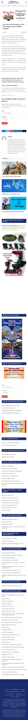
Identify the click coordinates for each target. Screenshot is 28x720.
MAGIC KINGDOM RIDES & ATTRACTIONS (10, 405)
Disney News (23, 32)
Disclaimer (22, 691)
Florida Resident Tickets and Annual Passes (10, 502)
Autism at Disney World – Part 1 (8, 608)
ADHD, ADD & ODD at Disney (8, 601)
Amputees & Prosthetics (6, 603)
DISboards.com (15, 58)
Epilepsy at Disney (5, 627)
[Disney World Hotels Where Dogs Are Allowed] (14, 203)
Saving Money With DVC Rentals (8, 478)
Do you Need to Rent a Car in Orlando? (9, 538)
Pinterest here (12, 95)
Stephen (4, 32)
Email (3, 110)
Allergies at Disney (5, 598)
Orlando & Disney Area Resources (12, 691)
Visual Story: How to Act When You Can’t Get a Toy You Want (14, 669)
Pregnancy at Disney (6, 642)
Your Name (4, 116)
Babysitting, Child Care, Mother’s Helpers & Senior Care (13, 543)
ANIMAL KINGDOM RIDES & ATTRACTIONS (11, 413)
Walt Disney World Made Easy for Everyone (16, 91)
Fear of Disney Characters (7, 629)
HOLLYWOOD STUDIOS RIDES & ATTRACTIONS (12, 410)
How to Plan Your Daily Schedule (8, 552)
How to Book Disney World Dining (8, 557)
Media (23, 689)
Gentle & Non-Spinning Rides (7, 632)
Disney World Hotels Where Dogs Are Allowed (13, 211)
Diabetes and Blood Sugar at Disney (9, 624)
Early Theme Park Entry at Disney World (12, 176)
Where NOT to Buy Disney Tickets (8, 507)
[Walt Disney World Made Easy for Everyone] (14, 2)
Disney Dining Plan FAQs (7, 521)
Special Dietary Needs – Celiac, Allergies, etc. (11, 652)
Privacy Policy (11, 693)
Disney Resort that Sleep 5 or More (9, 473)
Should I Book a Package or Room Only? (10, 519)
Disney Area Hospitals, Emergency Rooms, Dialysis (12, 617)
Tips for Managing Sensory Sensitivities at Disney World (13, 674)
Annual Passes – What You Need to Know (10, 497)
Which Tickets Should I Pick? (7, 495)
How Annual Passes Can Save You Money (10, 500)
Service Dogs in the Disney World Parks (10, 672)
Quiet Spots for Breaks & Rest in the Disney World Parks (13, 667)
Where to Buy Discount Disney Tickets (9, 505)
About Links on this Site (20, 694)
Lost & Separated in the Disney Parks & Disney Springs (13, 647)
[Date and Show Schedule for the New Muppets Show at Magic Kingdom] (14, 16)
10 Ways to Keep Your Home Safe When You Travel (12, 585)
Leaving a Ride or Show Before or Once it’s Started (12, 644)
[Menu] (2, 2)
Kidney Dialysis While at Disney (8, 639)
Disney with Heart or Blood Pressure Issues (10, 634)
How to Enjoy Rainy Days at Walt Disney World (11, 572)
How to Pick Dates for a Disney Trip (9, 454)
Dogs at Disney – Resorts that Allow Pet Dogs (11, 481)
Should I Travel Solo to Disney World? (9, 445)
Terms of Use (18, 693)
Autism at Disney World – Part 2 (8, 611)
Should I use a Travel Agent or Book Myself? (10, 442)
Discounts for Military (6, 510)
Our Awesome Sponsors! (9, 694)
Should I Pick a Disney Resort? (8, 466)
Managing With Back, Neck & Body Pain (10, 619)
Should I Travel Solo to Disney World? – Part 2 (11, 570)
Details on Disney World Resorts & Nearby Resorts (12, 471)
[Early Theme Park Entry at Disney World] (14, 168)
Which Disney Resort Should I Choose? (9, 468)
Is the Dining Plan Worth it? (7, 524)
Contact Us (7, 689)
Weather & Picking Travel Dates (8, 456)
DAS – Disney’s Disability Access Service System (12, 622)
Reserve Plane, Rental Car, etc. (8, 541)
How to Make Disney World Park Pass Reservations (12, 555)
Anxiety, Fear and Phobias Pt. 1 (8, 606)
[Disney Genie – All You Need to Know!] (14, 185)
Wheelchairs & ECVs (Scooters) (8, 657)
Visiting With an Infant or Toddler (8, 637)
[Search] (26, 2)
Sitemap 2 (17, 696)
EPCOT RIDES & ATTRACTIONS (8, 408)
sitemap (12, 696)
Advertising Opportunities (16, 689)
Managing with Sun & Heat (7, 654)
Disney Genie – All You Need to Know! (11, 194)
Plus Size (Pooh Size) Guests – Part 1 (9, 649)
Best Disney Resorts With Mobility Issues (10, 476)
